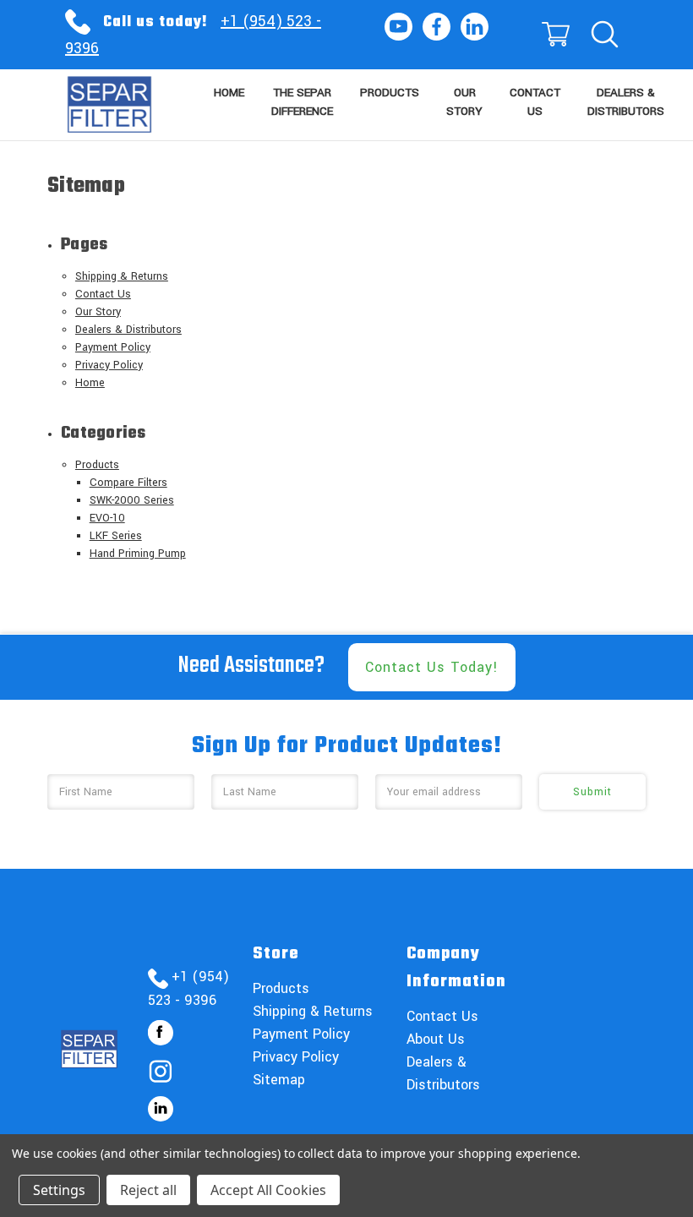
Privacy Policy (109, 365)
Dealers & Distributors (625, 102)
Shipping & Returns (121, 276)
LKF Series (116, 535)
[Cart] (554, 34)
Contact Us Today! (432, 667)
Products (389, 93)
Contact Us (535, 102)
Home (229, 93)
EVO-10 (107, 518)
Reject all (148, 1190)
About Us (436, 1039)
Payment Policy (112, 347)
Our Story (464, 102)
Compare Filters (128, 482)
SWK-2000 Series (132, 500)
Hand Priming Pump (138, 553)
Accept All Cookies (268, 1190)
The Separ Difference (302, 102)
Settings (59, 1190)
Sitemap (279, 1079)
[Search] (603, 34)
